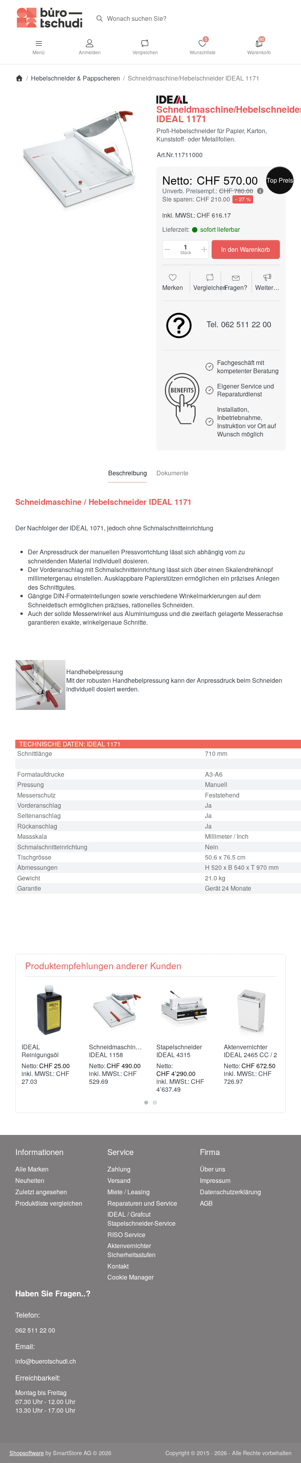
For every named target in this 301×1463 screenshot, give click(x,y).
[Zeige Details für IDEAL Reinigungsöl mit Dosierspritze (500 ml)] (49, 1010)
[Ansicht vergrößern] (80, 159)
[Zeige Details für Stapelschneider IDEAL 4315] (184, 1010)
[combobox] (187, 18)
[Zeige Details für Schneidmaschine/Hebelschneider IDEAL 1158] (116, 1010)
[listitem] (80, 159)
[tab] (127, 473)
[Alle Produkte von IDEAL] (172, 98)
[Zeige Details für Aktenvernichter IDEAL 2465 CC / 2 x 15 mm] (251, 1010)
